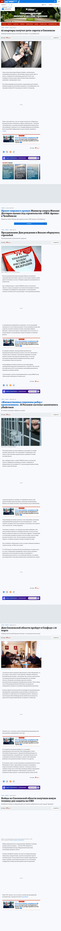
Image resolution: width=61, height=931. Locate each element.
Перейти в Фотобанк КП (18, 840)
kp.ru (9, 37)
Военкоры (22, 24)
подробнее (25, 897)
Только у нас (15, 24)
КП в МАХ (36, 24)
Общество (6, 27)
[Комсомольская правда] (11, 1)
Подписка (57, 4)
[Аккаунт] (59, 1)
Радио (45, 4)
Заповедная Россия (53, 24)
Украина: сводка (29, 24)
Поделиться (56, 37)
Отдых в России (43, 24)
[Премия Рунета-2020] (18, 1)
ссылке (4, 131)
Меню (2, 1)
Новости (9, 24)
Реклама (50, 4)
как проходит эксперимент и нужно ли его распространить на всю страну (27, 140)
